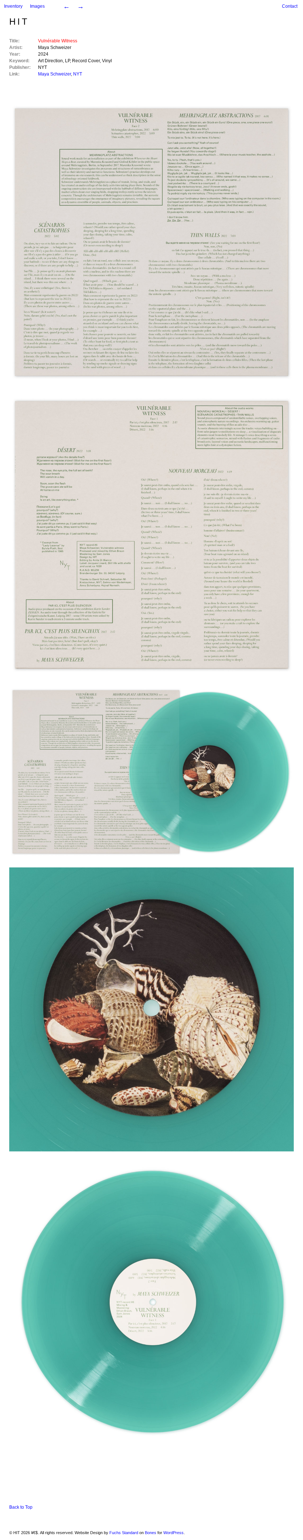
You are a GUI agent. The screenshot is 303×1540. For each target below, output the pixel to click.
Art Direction (50, 60)
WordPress (173, 1532)
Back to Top (21, 1507)
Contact (289, 6)
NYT (42, 67)
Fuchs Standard (123, 1532)
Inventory (13, 6)
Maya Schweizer (54, 47)
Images (37, 6)
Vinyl (107, 60)
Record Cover (86, 60)
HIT (19, 22)
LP (67, 60)
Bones (150, 1532)
